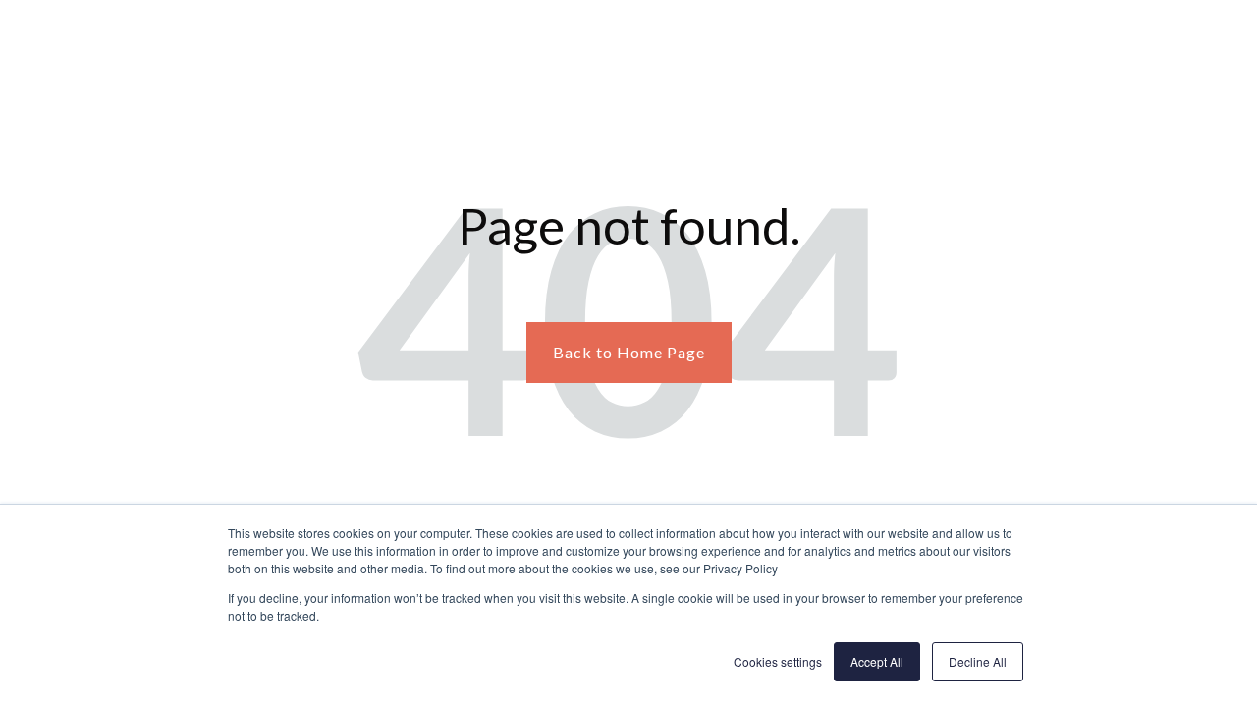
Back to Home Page (629, 352)
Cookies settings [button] (778, 661)
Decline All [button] (978, 661)
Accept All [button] (876, 661)
